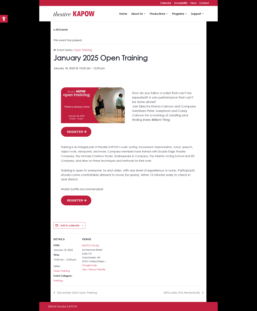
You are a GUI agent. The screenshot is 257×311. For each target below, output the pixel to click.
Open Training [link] (62, 270)
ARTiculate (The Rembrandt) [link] (182, 292)
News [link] (193, 3)
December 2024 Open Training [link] (76, 292)
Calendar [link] (165, 3)
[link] (4, 19)
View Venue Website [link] (93, 269)
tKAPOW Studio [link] (90, 245)
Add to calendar (69, 225)
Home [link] (123, 14)
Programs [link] (178, 14)
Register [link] (75, 131)
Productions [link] (157, 14)
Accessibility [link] (181, 3)
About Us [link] (137, 14)
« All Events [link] (61, 29)
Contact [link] (204, 3)
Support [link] (196, 14)
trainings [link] (58, 280)
